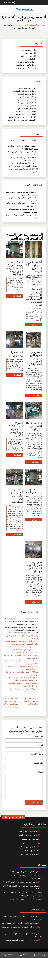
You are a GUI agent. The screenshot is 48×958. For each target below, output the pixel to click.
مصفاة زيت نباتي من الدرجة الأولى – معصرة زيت (20, 923)
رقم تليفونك (38, 763)
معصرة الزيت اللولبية (27, 105)
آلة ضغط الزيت (29, 53)
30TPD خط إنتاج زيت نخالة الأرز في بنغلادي (24, 899)
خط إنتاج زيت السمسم (26, 94)
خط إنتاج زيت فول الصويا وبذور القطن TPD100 (20, 882)
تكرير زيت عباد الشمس (26, 88)
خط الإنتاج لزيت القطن (26, 108)
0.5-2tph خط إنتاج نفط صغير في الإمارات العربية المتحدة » (31, 701)
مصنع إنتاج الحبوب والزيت (25, 68)
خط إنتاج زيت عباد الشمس (25, 114)
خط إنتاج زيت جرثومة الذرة (25, 102)
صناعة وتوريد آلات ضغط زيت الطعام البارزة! (22, 647)
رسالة (40, 772)
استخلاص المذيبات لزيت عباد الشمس (21, 120)
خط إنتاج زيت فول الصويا (25, 111)
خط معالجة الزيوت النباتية (25, 65)
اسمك (40, 745)
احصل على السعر (35, 324)
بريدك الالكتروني (36, 754)
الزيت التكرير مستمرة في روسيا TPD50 (23, 871)
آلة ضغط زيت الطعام (27, 56)
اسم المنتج (38, 736)
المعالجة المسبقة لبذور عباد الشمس (21, 117)
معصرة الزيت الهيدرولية (26, 99)
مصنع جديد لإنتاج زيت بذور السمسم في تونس (21, 940)
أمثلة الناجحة (30, 59)
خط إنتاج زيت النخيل (27, 97)
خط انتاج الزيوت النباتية (26, 62)
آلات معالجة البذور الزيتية (25, 50)
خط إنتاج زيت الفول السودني (24, 91)
